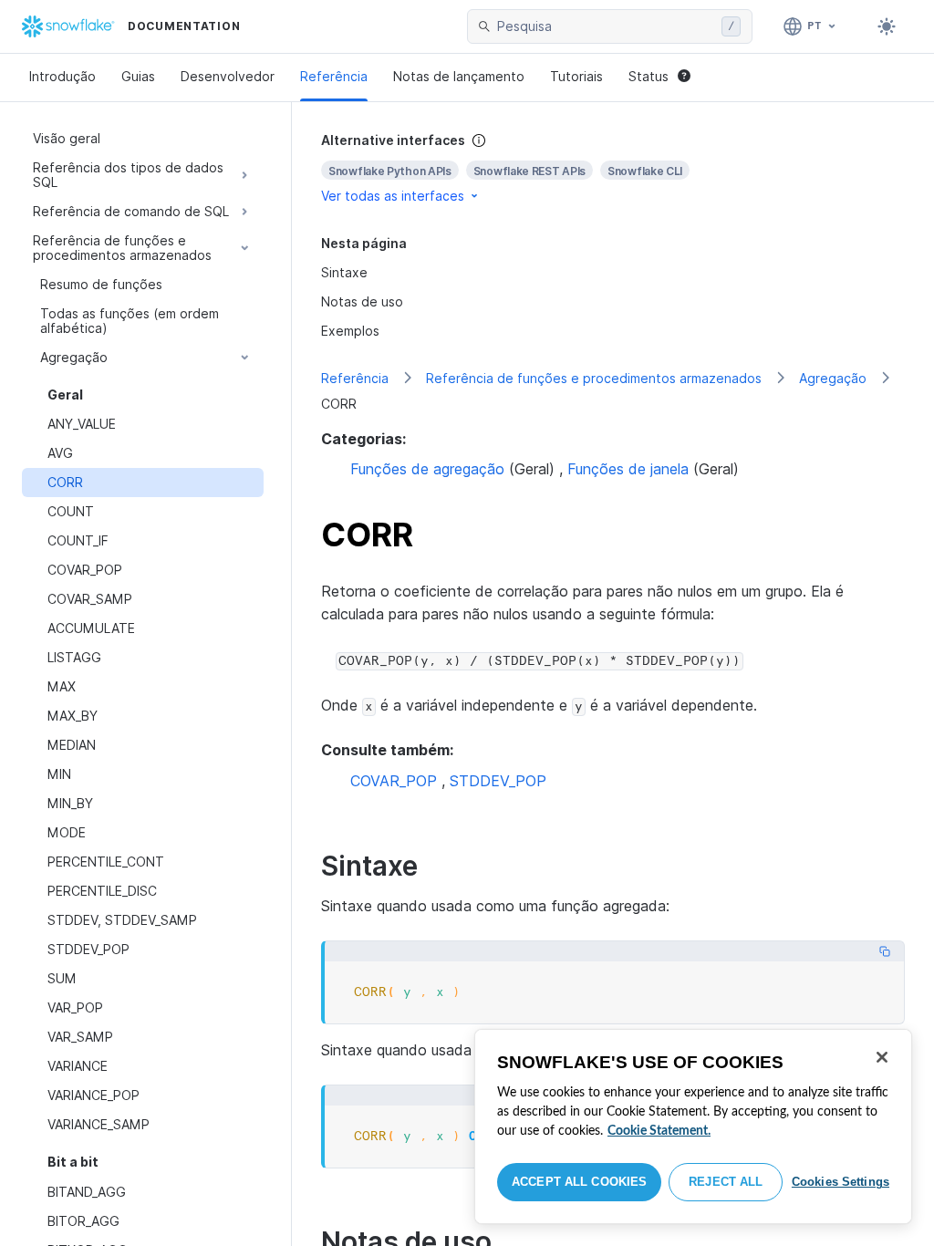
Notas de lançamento (458, 76)
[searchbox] (605, 26)
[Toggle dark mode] (886, 26)
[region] (693, 1126)
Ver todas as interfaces (392, 195)
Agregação (833, 378)
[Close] (882, 1057)
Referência (334, 76)
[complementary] (613, 168)
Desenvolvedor (228, 76)
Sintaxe (344, 272)
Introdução (62, 76)
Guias (138, 76)
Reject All (726, 1182)
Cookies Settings (840, 1182)
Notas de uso (362, 301)
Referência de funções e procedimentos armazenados (594, 378)
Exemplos (350, 330)
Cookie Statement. (659, 1131)
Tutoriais (576, 76)
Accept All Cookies (579, 1182)
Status (648, 76)
